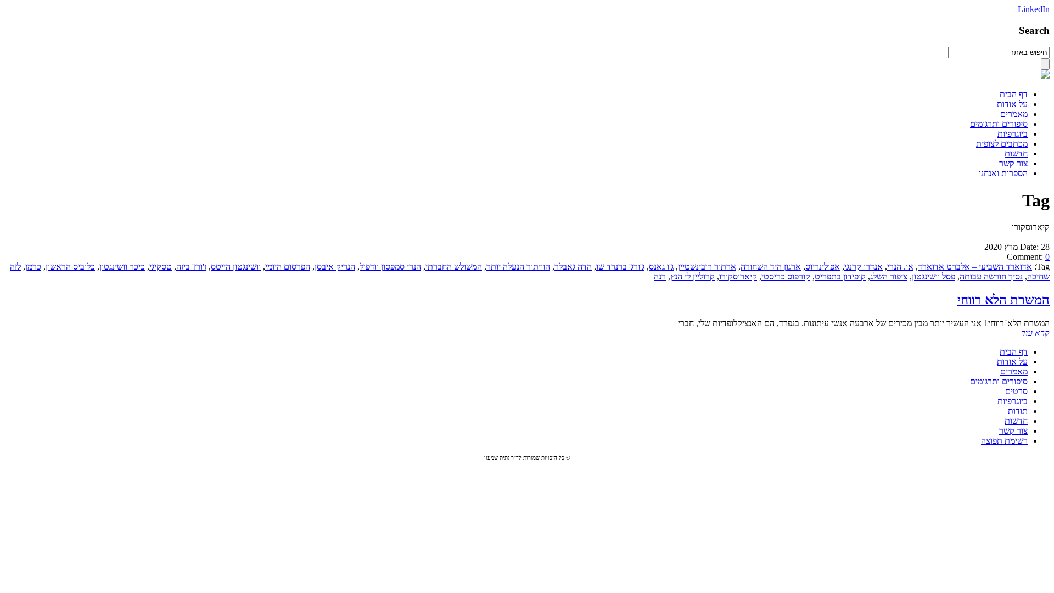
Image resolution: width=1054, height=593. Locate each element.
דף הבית (1014, 94)
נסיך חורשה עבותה (991, 276)
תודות (1018, 411)
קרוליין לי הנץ (692, 276)
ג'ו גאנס (661, 266)
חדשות (1016, 153)
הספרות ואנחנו (1003, 173)
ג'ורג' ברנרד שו (620, 266)
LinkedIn (1034, 9)
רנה (660, 276)
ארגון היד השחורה (771, 266)
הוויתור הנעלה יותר (518, 266)
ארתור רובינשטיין (707, 266)
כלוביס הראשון (70, 266)
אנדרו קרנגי (863, 266)
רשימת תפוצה (1004, 440)
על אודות (1012, 104)
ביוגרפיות (1012, 133)
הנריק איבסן (335, 266)
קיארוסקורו (738, 276)
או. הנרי (900, 266)
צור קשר (1013, 163)
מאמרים (1014, 114)
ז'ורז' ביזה (191, 266)
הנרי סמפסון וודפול (390, 266)
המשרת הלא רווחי (1003, 300)
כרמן (33, 266)
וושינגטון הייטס (236, 266)
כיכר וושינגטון (122, 266)
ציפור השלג (888, 276)
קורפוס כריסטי (785, 276)
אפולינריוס (822, 266)
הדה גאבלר (573, 266)
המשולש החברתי (453, 266)
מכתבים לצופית (1002, 143)
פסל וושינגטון (933, 276)
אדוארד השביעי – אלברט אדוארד (975, 266)
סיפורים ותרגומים (999, 123)
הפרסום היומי (287, 266)
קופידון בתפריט (840, 276)
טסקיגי (160, 266)
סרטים (1016, 391)
